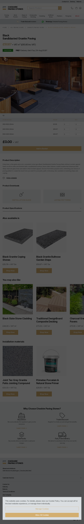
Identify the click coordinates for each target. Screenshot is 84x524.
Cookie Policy (54, 501)
